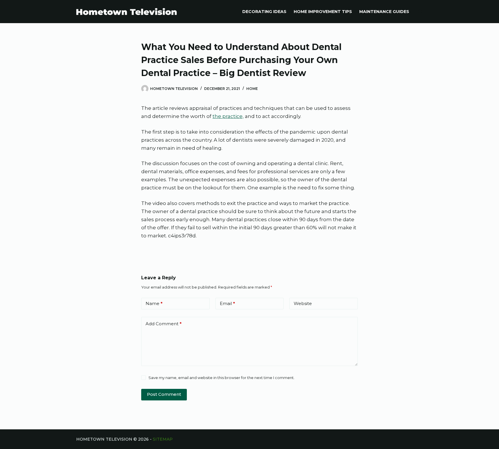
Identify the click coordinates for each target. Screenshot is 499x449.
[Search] (420, 12)
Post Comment (164, 394)
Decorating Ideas (264, 11)
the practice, (228, 116)
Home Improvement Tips (323, 11)
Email (227, 303)
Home (252, 88)
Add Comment (164, 323)
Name (154, 303)
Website (303, 303)
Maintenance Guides (384, 11)
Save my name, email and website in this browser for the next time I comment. (221, 377)
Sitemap (163, 439)
